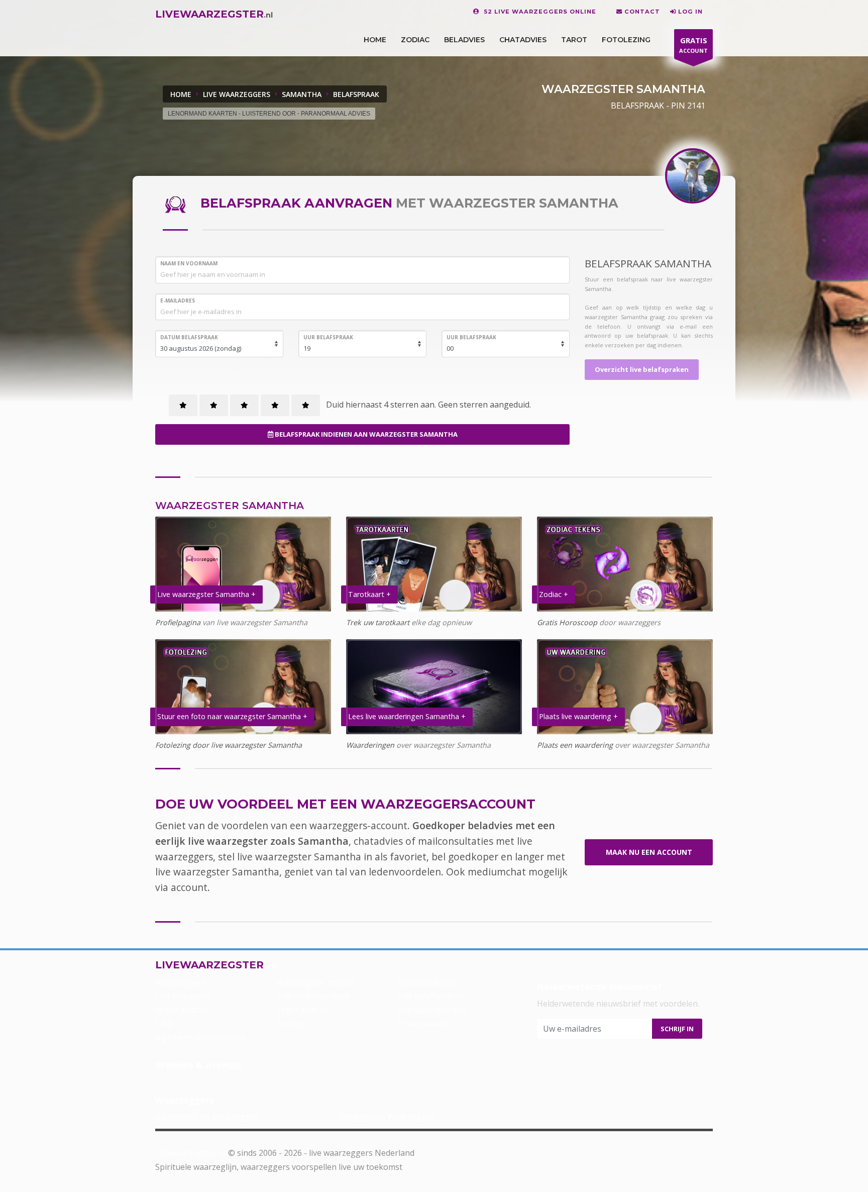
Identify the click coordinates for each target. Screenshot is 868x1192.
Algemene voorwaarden (200, 1037)
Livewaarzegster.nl (190, 1152)
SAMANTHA (301, 94)
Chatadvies (523, 39)
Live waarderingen (432, 1009)
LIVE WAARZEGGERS (236, 94)
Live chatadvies (183, 996)
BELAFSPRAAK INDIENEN (365, 434)
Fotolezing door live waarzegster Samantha (228, 745)
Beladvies (464, 39)
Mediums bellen (427, 982)
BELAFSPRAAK (356, 94)
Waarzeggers (180, 982)
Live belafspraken (431, 996)
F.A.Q (164, 1023)
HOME (375, 39)
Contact (290, 1023)
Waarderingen (370, 745)
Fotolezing (626, 39)
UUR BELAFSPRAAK (328, 337)
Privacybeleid (422, 1023)
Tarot (574, 39)
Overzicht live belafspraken (642, 369)
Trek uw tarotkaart (377, 622)
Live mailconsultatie (313, 996)
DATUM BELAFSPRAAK (189, 337)
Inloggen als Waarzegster (388, 1116)
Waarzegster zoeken (315, 982)
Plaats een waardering (575, 745)
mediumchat (497, 871)
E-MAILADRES (177, 300)
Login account (303, 1009)
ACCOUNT (693, 44)
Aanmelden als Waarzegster (208, 1116)
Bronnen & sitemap (198, 1065)
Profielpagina (177, 622)
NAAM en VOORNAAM (189, 263)
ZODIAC (415, 39)
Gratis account (182, 1009)
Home (180, 94)
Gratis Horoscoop (567, 622)
